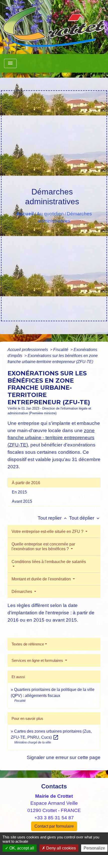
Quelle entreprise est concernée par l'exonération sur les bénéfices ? (43, 546)
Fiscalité (61, 349)
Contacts (54, 786)
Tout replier (53, 518)
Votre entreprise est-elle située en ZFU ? (48, 531)
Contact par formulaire (54, 826)
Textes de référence (28, 644)
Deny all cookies (60, 848)
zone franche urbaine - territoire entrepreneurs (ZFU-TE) (51, 438)
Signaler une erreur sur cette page (63, 757)
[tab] (54, 482)
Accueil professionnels (28, 349)
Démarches (22, 591)
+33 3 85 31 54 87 (54, 817)
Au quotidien (50, 213)
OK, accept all (21, 848)
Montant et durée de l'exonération (42, 579)
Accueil (25, 213)
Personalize (94, 848)
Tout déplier (84, 518)
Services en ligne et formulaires (38, 660)
